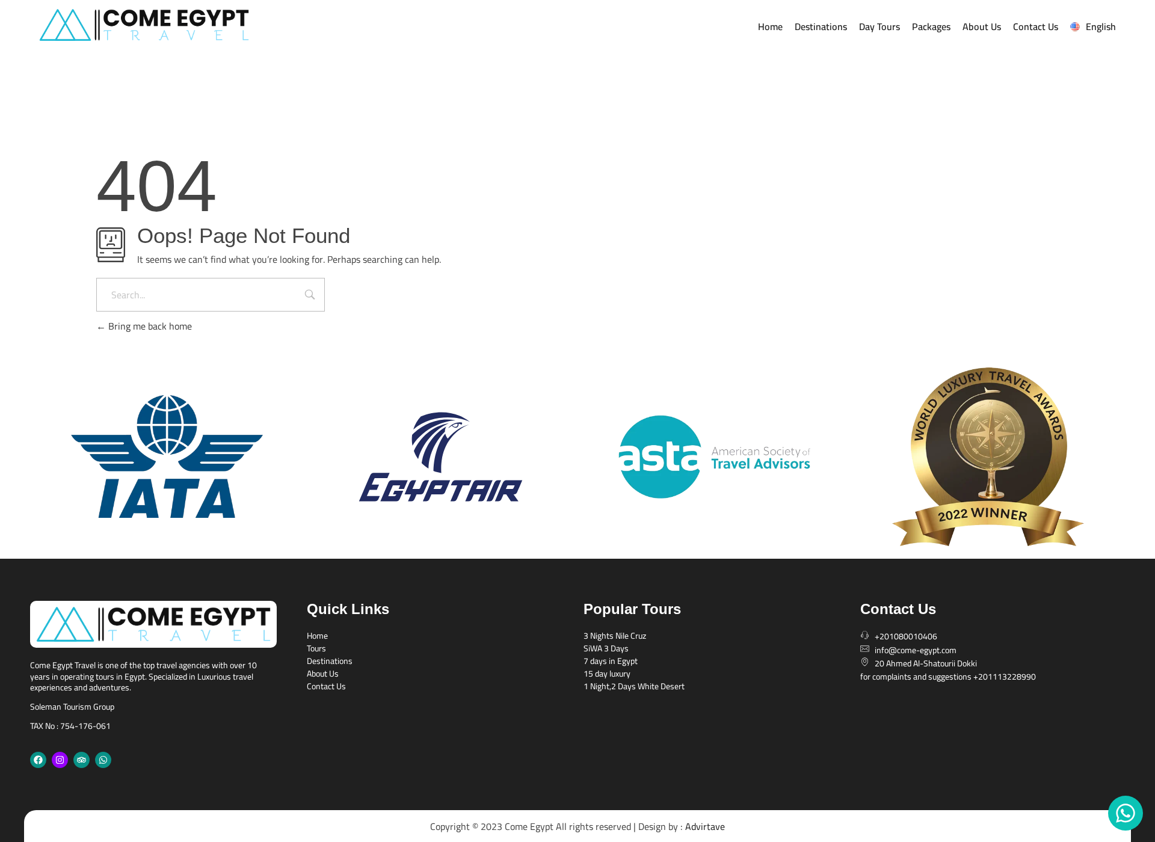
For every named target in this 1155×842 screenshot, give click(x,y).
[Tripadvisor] (81, 760)
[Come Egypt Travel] (200, 25)
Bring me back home (149, 326)
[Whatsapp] (103, 760)
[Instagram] (60, 760)
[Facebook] (38, 760)
